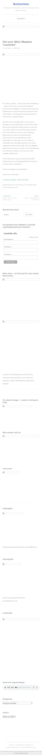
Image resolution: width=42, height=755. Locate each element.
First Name (8, 247)
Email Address (9, 239)
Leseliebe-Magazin (10, 187)
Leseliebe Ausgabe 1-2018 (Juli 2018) (15, 180)
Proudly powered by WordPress (21, 745)
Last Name (8, 254)
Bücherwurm (31, 185)
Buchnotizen (21, 4)
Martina (16, 48)
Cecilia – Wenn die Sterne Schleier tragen (10, 197)
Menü (22, 19)
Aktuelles (21, 185)
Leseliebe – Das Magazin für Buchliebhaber (31, 197)
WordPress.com (30, 747)
